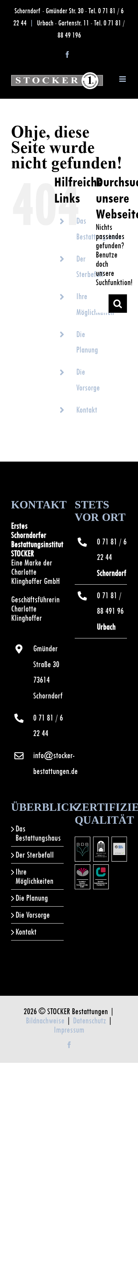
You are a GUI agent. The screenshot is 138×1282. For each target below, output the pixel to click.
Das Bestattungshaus (37, 833)
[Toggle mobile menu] (123, 79)
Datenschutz (89, 1021)
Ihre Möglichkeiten (34, 876)
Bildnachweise (45, 1021)
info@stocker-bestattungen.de (48, 763)
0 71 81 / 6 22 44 (48, 726)
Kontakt (86, 410)
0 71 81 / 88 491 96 (110, 611)
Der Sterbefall (34, 854)
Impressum (69, 1030)
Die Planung (31, 898)
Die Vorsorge (32, 915)
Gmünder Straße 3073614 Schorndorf (48, 672)
